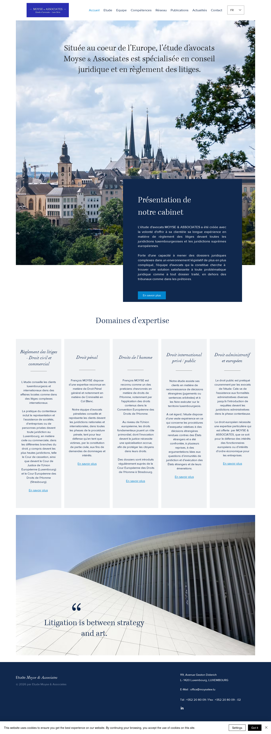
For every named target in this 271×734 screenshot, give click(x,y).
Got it (254, 728)
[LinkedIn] (182, 708)
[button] (141, 10)
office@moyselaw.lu (202, 689)
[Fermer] (266, 727)
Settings (237, 728)
